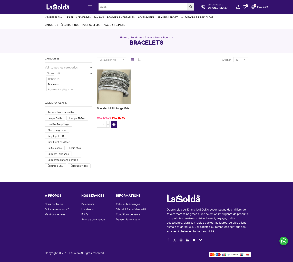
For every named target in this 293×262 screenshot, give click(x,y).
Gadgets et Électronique (62, 24)
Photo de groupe (57, 130)
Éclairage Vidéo (79, 165)
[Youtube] (194, 240)
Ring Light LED (56, 136)
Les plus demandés (78, 17)
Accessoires (146, 17)
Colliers (52, 78)
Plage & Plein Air (114, 24)
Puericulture (91, 24)
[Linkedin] (187, 240)
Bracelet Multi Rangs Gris (113, 108)
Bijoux (167, 37)
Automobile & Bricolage (197, 17)
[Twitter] (174, 240)
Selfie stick (75, 147)
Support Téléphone (58, 153)
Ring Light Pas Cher (59, 142)
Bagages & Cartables (121, 17)
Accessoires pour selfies (61, 112)
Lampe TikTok (77, 118)
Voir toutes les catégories (61, 67)
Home (123, 37)
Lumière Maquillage (58, 124)
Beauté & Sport (168, 17)
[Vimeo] (200, 240)
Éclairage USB (55, 165)
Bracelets (53, 84)
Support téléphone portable (63, 159)
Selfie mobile (55, 147)
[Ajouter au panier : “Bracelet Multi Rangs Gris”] (114, 124)
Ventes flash (53, 17)
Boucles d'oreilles (57, 89)
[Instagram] (181, 240)
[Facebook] (168, 240)
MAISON (99, 17)
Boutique (136, 37)
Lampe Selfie (55, 118)
